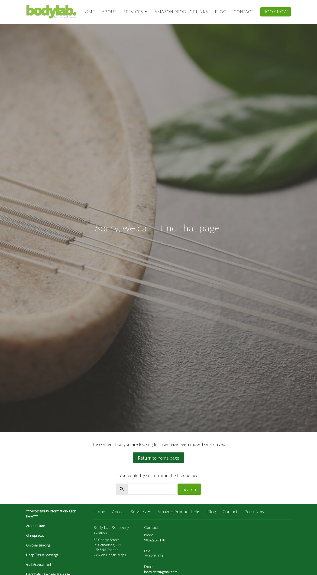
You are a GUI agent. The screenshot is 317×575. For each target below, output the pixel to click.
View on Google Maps (110, 555)
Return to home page (158, 458)
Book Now (275, 11)
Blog (220, 11)
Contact (243, 11)
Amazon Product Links (181, 11)
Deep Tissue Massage (42, 555)
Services (133, 11)
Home (88, 11)
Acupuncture (35, 525)
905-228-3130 (154, 540)
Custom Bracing (38, 545)
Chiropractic (35, 535)
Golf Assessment (38, 564)
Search (189, 489)
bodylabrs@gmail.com (161, 572)
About (109, 11)
